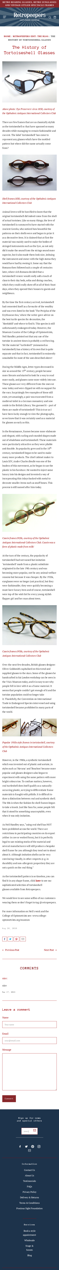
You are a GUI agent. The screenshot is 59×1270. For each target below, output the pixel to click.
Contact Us (29, 1170)
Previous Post (12, 950)
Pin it (16, 939)
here (38, 880)
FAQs (29, 1186)
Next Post (49, 950)
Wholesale (29, 1240)
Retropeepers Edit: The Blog (31, 36)
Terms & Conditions (29, 1202)
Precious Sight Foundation (29, 1208)
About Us (29, 1175)
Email (23, 939)
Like (4, 939)
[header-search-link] (49, 17)
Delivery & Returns (29, 1197)
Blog (29, 1255)
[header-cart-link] (54, 17)
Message (6, 1049)
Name (5, 1017)
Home (7, 36)
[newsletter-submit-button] (35, 1131)
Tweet (10, 939)
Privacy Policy (29, 1191)
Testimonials (29, 1181)
